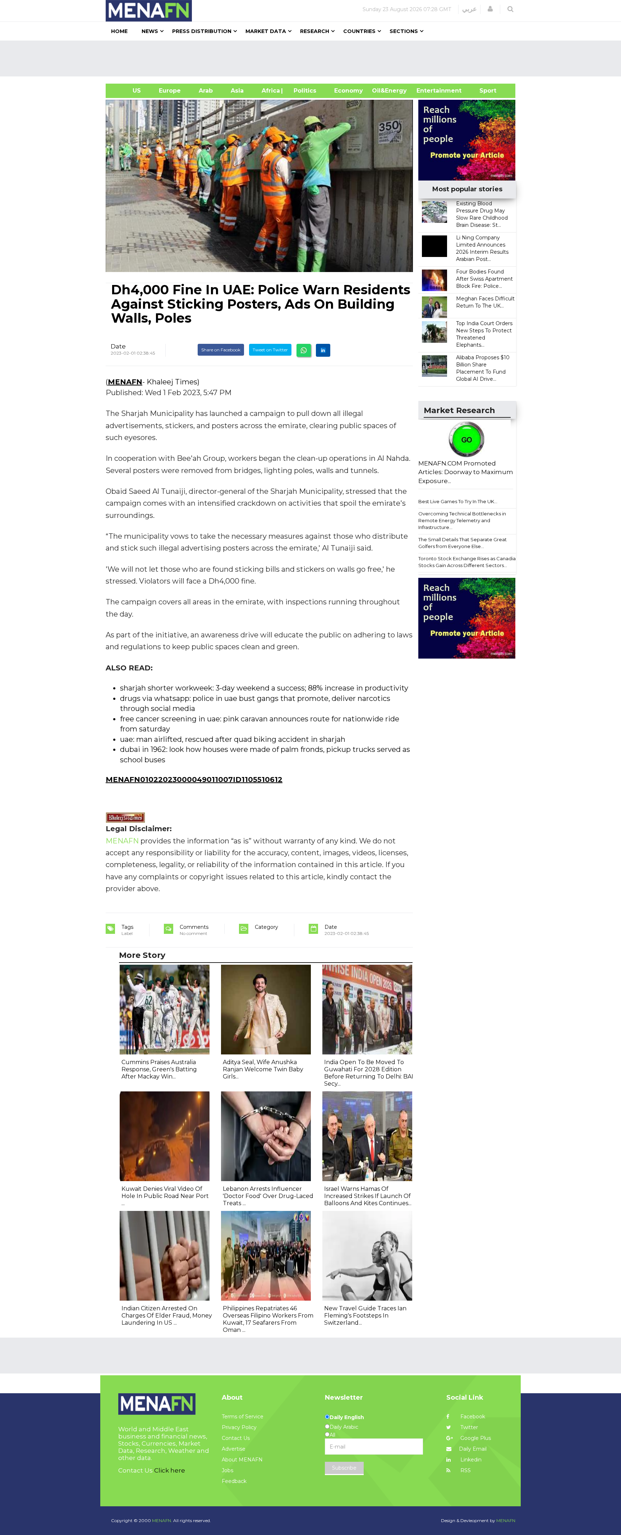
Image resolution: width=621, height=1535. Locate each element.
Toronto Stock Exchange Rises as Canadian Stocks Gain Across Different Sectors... (468, 562)
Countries (359, 31)
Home (119, 31)
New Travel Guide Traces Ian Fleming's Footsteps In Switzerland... (365, 1315)
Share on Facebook (220, 349)
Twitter (468, 1427)
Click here (169, 1470)
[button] (490, 9)
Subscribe (344, 1468)
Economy (348, 90)
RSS (465, 1470)
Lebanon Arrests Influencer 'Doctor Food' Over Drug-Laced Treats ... (268, 1196)
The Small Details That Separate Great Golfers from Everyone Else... (462, 543)
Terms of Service (242, 1416)
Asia (237, 90)
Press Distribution (201, 31)
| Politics (303, 90)
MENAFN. (162, 1520)
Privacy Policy (239, 1427)
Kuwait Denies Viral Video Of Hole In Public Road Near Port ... (165, 1196)
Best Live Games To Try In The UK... (457, 501)
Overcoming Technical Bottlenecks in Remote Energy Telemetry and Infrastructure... (462, 520)
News (150, 31)
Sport (483, 90)
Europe (170, 90)
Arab (206, 90)
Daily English (347, 1417)
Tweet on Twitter (270, 349)
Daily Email (473, 1449)
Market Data (265, 31)
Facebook (472, 1416)
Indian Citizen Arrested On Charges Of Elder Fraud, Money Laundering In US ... (166, 1315)
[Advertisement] (313, 58)
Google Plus (475, 1438)
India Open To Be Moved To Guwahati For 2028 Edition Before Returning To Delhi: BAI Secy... (368, 1073)
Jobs (227, 1470)
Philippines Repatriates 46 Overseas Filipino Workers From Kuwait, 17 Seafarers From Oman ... (268, 1319)
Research (314, 31)
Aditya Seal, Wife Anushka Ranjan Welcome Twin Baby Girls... (263, 1069)
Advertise (233, 1449)
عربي (469, 9)
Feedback (234, 1481)
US (128, 90)
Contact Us (236, 1438)
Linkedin (470, 1459)
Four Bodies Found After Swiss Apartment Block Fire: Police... (484, 278)
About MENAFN (242, 1459)
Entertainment (428, 90)
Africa (270, 90)
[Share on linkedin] (323, 350)
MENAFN (125, 382)
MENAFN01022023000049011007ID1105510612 (194, 779)
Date (118, 346)
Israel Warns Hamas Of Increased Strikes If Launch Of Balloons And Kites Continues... (367, 1196)
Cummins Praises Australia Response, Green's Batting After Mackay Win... (159, 1069)
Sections (404, 31)
